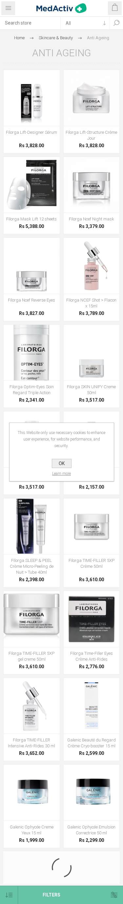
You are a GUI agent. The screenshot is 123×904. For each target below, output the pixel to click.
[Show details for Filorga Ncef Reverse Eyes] (32, 266)
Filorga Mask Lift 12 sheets (31, 219)
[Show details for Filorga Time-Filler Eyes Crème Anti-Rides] (92, 619)
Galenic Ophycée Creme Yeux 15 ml (31, 830)
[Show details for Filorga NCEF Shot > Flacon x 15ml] (92, 266)
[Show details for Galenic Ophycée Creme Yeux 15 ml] (32, 793)
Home (19, 37)
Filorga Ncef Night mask (91, 219)
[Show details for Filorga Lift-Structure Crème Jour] (92, 98)
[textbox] (30, 22)
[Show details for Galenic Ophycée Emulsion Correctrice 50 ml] (92, 793)
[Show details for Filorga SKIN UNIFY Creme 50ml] (92, 353)
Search (116, 22)
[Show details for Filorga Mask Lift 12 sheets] (32, 185)
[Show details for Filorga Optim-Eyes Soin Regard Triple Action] (32, 353)
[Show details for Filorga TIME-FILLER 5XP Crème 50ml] (92, 526)
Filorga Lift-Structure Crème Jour (91, 135)
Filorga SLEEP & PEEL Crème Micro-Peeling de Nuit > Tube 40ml (31, 566)
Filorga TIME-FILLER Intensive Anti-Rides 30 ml (31, 743)
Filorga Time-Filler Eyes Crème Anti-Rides (91, 656)
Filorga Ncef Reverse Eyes (31, 300)
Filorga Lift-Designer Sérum (31, 132)
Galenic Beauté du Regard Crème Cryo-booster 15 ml (91, 743)
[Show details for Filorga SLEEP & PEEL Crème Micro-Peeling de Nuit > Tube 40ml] (32, 526)
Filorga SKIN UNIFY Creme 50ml (91, 389)
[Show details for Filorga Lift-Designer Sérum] (32, 98)
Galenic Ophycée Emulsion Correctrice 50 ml (91, 830)
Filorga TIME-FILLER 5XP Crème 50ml (91, 563)
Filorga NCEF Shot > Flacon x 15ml (91, 303)
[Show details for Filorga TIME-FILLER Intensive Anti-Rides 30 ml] (32, 706)
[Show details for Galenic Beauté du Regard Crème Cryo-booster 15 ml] (92, 706)
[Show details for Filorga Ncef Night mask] (92, 185)
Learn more (61, 473)
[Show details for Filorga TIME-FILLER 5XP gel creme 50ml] (32, 619)
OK (62, 463)
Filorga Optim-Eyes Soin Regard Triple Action (32, 389)
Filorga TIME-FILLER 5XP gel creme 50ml (31, 656)
